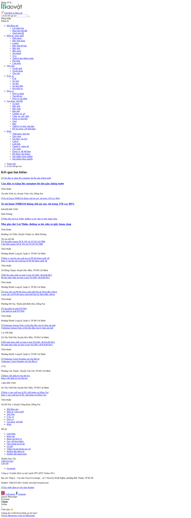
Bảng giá (11, 436)
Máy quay (16, 51)
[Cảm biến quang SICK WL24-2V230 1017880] (23, 241)
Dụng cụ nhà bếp (20, 119)
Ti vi (14, 56)
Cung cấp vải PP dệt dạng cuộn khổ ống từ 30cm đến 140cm (28, 294)
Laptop (15, 43)
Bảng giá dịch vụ (14, 439)
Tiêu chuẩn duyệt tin (16, 444)
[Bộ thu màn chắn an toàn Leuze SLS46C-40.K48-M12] (26, 275)
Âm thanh (16, 53)
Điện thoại (17, 38)
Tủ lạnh (15, 103)
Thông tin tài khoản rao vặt (19, 449)
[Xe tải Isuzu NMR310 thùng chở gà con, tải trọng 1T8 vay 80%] (30, 198)
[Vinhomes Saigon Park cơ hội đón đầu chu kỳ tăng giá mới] (28, 325)
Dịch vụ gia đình (19, 98)
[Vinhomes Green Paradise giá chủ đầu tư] (20, 359)
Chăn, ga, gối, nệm (20, 116)
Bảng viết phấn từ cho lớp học (14, 378)
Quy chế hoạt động (15, 441)
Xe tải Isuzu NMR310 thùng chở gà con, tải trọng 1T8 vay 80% (37, 203)
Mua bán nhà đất (19, 30)
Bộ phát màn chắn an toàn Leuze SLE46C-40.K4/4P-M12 (27, 344)
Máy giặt (16, 106)
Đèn (14, 124)
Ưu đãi (10, 446)
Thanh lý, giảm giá (20, 146)
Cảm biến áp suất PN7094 (12, 311)
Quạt (14, 121)
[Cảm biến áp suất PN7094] (14, 308)
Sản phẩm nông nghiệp (22, 159)
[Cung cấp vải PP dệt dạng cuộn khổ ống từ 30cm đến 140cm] (29, 292)
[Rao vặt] (11, 9)
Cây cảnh (16, 149)
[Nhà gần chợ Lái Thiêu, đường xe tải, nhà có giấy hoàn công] (29, 219)
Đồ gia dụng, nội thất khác (24, 129)
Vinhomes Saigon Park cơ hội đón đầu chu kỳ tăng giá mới (27, 328)
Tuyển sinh (17, 68)
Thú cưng (16, 136)
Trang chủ (11, 164)
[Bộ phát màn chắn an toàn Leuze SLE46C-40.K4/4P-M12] (28, 342)
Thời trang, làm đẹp (21, 134)
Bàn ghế (16, 111)
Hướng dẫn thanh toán (17, 454)
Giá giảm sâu (18, 28)
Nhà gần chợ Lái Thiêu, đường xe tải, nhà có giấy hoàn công (36, 224)
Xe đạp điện (17, 86)
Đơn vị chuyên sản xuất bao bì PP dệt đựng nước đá (24, 261)
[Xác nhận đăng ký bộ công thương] (17, 487)
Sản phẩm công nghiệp (22, 156)
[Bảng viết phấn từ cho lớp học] (15, 375)
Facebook (11, 468)
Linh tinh (16, 144)
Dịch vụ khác (18, 93)
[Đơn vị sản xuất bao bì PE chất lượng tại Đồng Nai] (25, 392)
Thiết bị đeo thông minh (23, 58)
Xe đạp (15, 83)
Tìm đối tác (17, 96)
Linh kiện (16, 63)
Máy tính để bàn (19, 46)
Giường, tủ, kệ (18, 113)
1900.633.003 (7, 461)
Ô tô (14, 78)
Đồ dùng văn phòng (21, 154)
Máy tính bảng (18, 41)
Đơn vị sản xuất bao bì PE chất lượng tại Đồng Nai (23, 395)
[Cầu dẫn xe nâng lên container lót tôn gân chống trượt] (26, 178)
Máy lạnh (16, 108)
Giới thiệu (11, 434)
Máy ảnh (16, 48)
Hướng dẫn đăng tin (15, 451)
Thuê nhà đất (18, 33)
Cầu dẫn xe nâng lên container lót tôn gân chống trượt (32, 183)
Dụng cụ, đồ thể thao (21, 151)
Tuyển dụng (17, 71)
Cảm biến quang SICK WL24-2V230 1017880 (22, 244)
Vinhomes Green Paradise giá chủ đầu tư (19, 361)
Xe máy (15, 81)
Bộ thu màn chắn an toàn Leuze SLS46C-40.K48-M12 (25, 277)
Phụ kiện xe (17, 88)
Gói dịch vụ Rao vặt (13, 13)
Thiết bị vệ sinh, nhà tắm (23, 126)
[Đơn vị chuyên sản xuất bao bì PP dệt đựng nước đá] (25, 258)
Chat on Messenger (26, 515)
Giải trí (15, 141)
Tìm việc (16, 73)
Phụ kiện (16, 61)
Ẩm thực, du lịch (19, 139)
